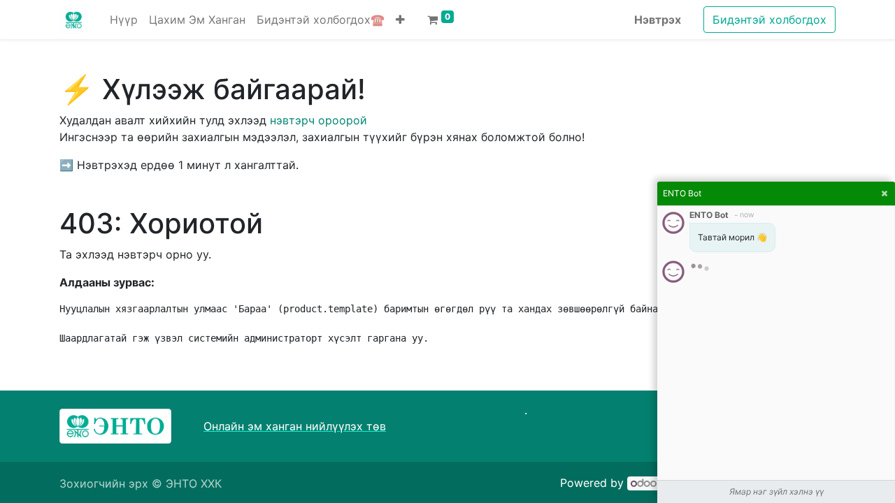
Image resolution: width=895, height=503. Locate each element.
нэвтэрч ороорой (318, 120)
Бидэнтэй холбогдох (769, 20)
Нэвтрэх (657, 20)
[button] (400, 20)
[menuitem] (123, 20)
